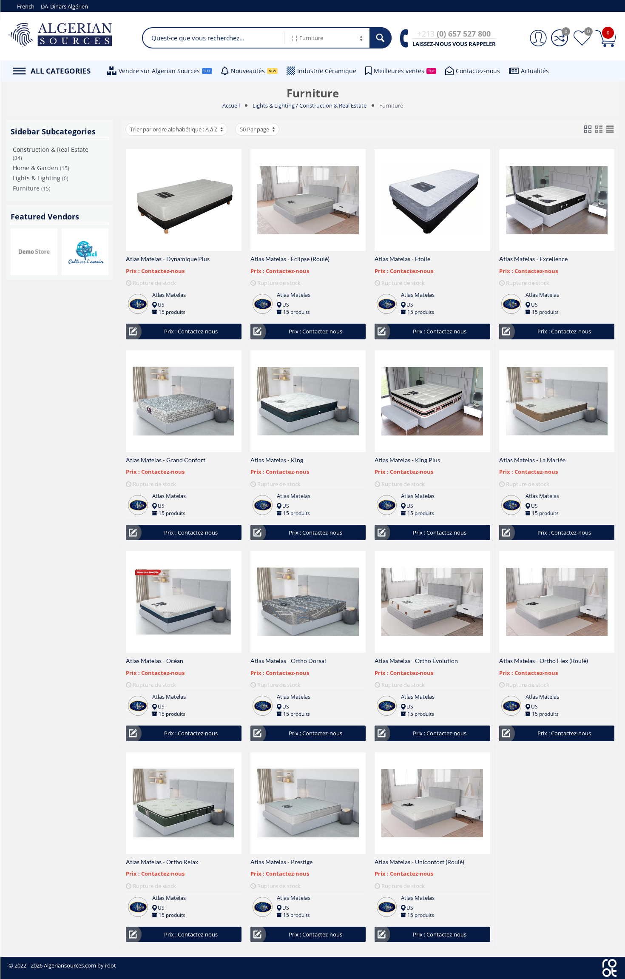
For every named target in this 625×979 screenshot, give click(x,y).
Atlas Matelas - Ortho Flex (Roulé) (543, 660)
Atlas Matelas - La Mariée (532, 460)
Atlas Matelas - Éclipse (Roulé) (290, 258)
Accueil (231, 105)
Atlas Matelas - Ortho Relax (162, 861)
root (110, 965)
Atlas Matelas (169, 295)
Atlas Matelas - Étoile (402, 258)
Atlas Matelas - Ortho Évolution (416, 660)
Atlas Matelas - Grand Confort (165, 460)
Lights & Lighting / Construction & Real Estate (309, 105)
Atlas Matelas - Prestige (281, 861)
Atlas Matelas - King (276, 460)
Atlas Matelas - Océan (154, 660)
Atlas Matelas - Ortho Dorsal (288, 660)
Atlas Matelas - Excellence (533, 258)
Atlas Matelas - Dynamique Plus (168, 258)
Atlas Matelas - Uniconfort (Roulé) (419, 861)
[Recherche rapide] (380, 37)
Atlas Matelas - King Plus (407, 460)
